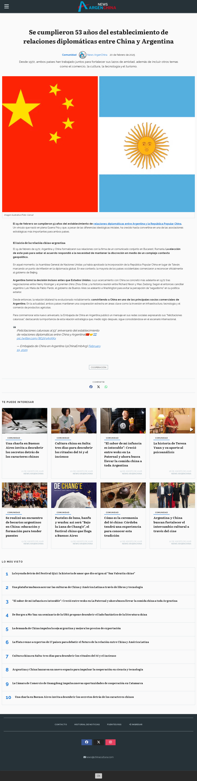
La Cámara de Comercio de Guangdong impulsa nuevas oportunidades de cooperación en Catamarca (77, 683)
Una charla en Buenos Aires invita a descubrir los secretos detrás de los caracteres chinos (24, 450)
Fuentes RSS (114, 724)
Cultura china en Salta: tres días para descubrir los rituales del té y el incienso (74, 450)
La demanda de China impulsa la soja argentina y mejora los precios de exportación (66, 628)
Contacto (61, 724)
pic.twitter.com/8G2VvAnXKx (36, 338)
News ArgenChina (97, 54)
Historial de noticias (87, 724)
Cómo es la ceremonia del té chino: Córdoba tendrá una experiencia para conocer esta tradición (122, 526)
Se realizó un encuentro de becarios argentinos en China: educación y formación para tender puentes (24, 526)
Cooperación (98, 367)
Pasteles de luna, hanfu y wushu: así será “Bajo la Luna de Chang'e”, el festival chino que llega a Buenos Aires (73, 526)
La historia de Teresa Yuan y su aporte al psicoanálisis (169, 447)
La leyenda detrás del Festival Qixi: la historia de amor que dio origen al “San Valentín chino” (73, 573)
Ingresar (136, 724)
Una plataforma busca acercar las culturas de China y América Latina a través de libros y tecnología (77, 587)
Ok (98, 775)
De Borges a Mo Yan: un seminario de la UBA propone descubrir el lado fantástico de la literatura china (79, 614)
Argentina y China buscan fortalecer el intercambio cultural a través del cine (171, 524)
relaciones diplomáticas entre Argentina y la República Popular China (137, 223)
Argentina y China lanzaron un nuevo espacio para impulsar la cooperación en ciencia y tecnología (77, 669)
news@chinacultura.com (100, 757)
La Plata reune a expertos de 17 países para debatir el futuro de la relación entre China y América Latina (80, 642)
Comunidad (69, 54)
